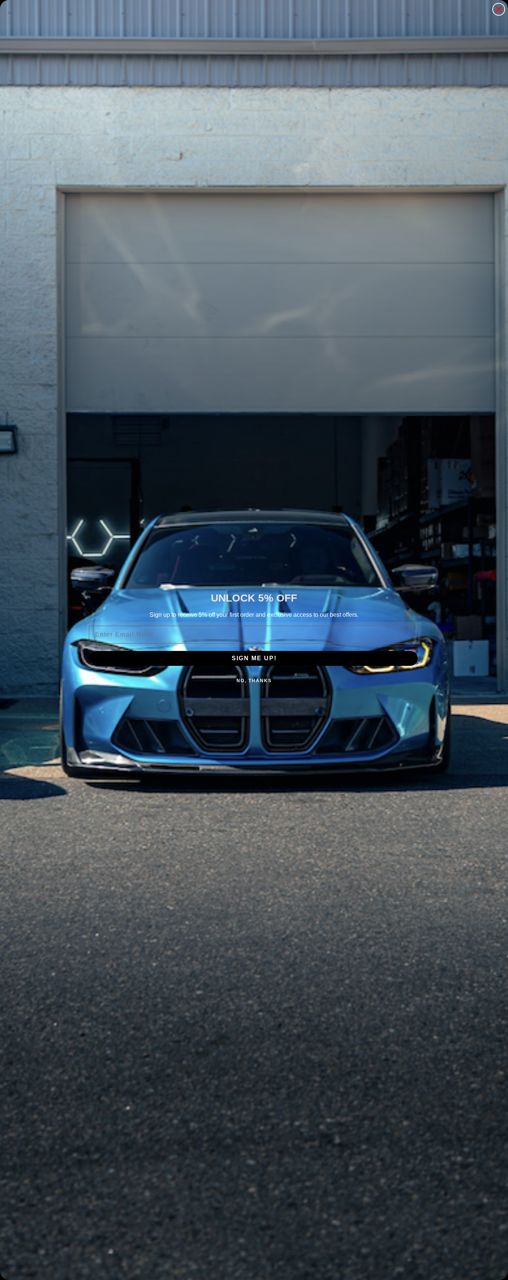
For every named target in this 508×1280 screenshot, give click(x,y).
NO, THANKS (254, 680)
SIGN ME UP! (254, 658)
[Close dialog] (498, 9)
